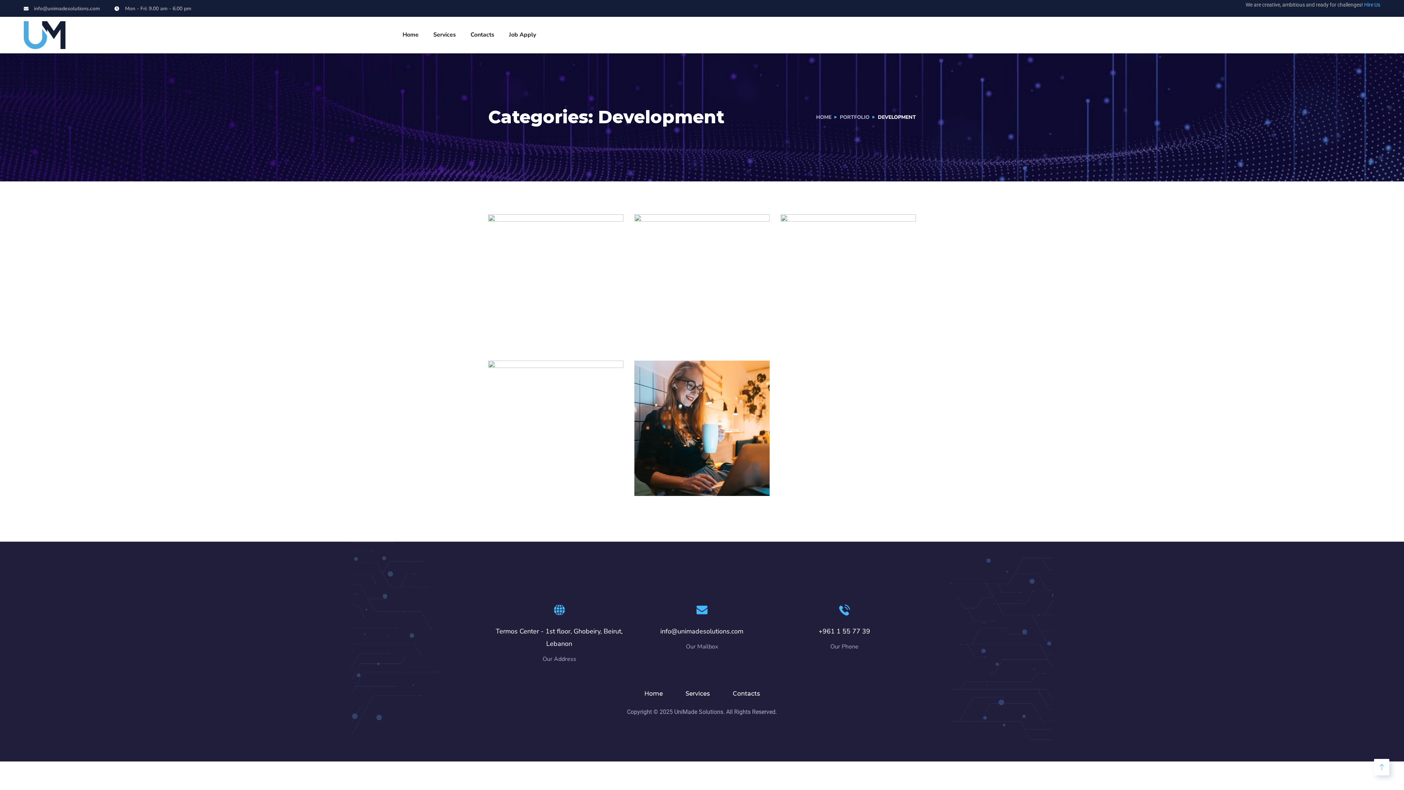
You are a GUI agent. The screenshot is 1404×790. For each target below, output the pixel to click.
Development (523, 333)
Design (513, 480)
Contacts (482, 35)
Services (444, 35)
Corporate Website (693, 467)
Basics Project (536, 467)
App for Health (830, 321)
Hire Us (1372, 5)
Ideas (701, 333)
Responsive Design (693, 321)
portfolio (854, 117)
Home (411, 35)
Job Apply (522, 35)
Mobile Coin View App (554, 321)
